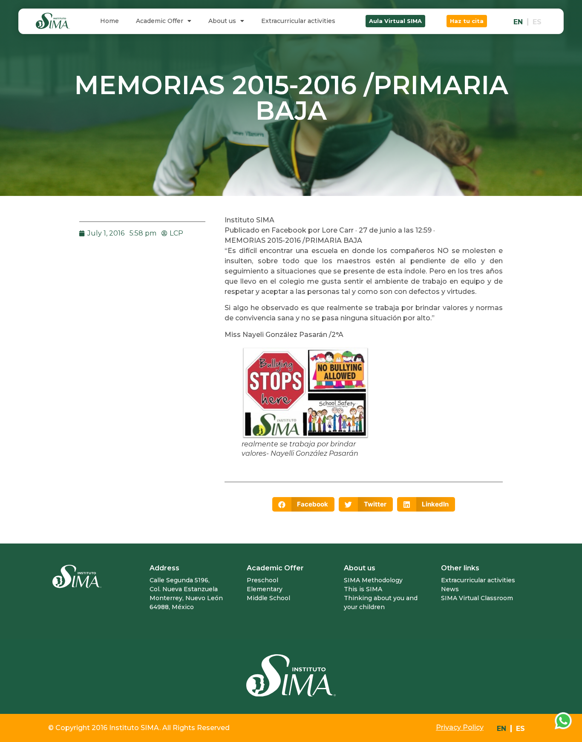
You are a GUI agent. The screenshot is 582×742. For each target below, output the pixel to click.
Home (109, 21)
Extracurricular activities (298, 21)
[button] (395, 21)
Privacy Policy (460, 727)
